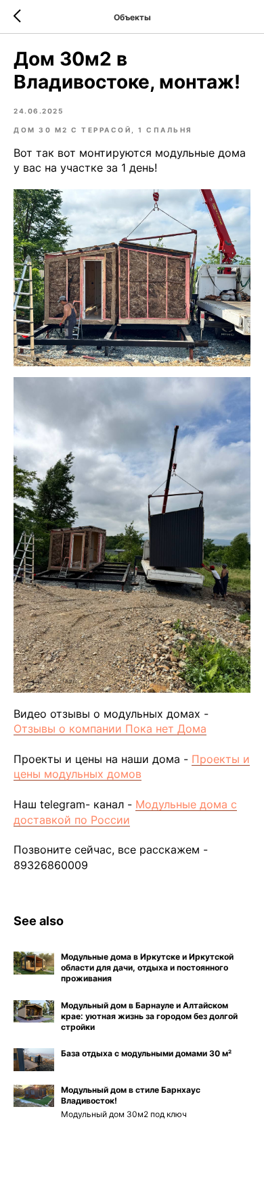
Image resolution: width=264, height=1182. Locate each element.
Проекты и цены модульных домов (132, 766)
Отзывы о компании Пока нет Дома (110, 728)
